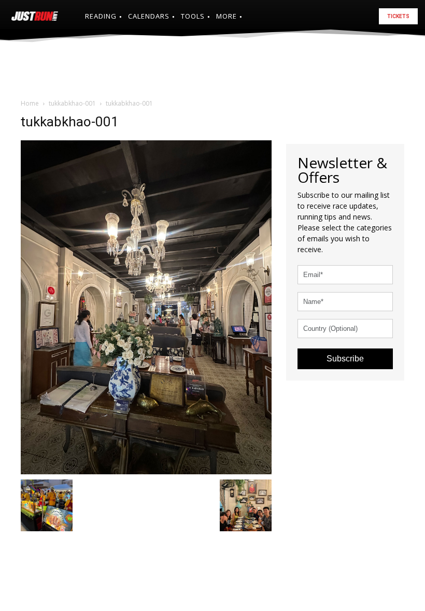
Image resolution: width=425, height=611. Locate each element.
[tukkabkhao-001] (146, 306)
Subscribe (345, 358)
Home (30, 103)
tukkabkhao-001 (72, 103)
